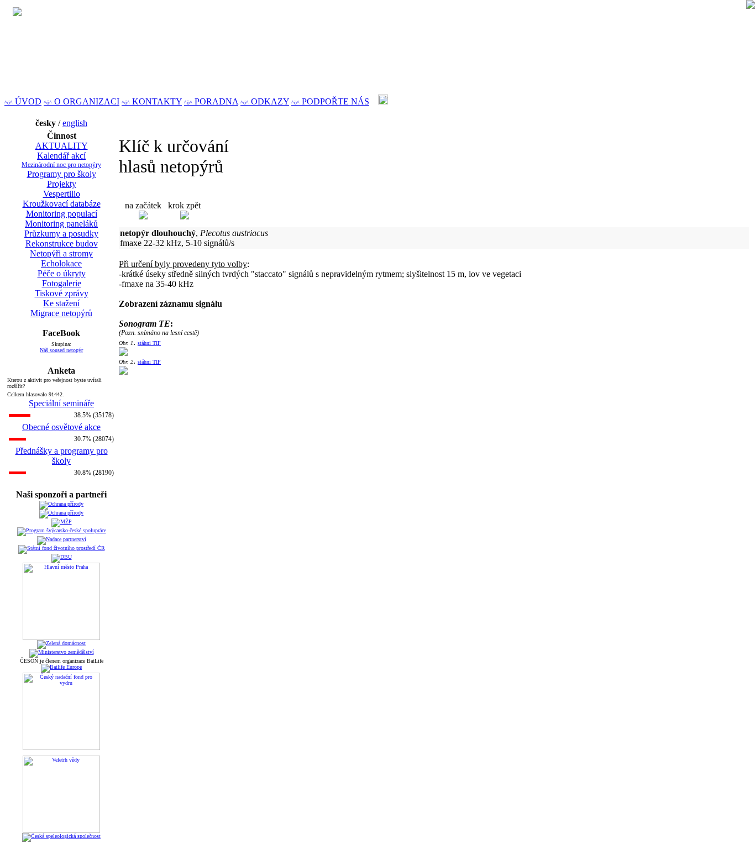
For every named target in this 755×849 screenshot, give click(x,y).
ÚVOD (22, 101)
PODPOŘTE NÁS (330, 101)
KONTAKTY (152, 101)
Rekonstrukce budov (61, 243)
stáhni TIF (149, 343)
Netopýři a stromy (61, 253)
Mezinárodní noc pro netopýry (61, 165)
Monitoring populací (61, 213)
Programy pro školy (61, 174)
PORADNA (211, 101)
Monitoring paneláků (61, 223)
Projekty (61, 183)
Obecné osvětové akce (61, 427)
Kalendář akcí (61, 155)
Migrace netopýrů (61, 313)
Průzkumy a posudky (61, 233)
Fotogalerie (61, 283)
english (74, 123)
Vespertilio (61, 193)
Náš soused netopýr (61, 350)
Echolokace (61, 263)
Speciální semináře (61, 403)
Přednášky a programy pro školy (61, 455)
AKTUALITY (61, 145)
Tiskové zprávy (61, 293)
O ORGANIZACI (81, 101)
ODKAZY (264, 101)
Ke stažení (61, 303)
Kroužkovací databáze (62, 203)
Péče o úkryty (62, 273)
